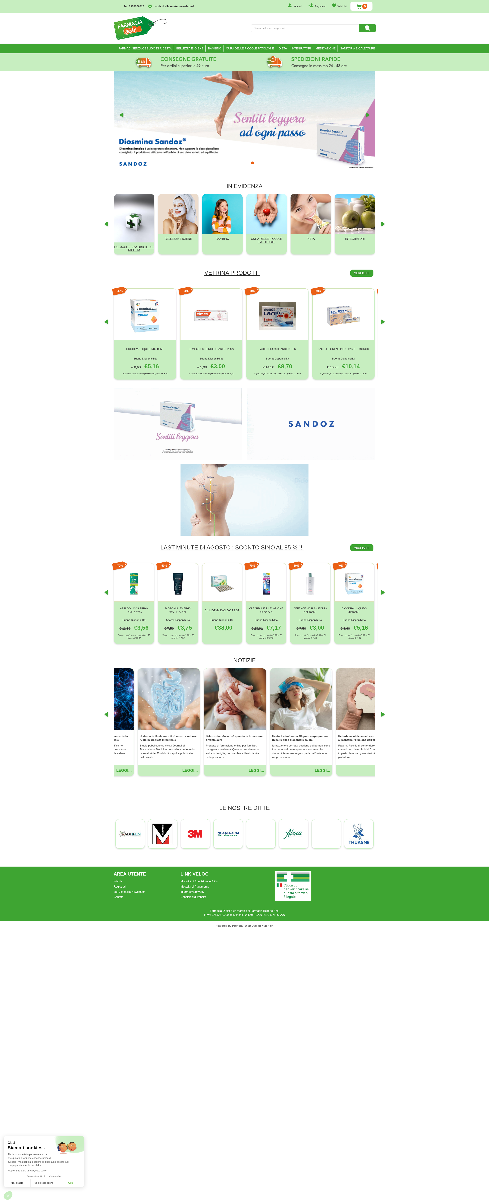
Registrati (320, 6)
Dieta (311, 510)
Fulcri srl (268, 1197)
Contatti (118, 1168)
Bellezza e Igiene (178, 510)
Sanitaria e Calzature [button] (357, 48)
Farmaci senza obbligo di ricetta (145, 48)
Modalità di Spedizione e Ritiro (199, 1152)
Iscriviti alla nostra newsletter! (174, 6)
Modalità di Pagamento (195, 1158)
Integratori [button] (301, 48)
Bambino (222, 510)
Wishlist (342, 6)
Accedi (298, 6)
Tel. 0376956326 (134, 6)
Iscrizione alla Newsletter (129, 1163)
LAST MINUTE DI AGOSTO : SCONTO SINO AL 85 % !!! (232, 819)
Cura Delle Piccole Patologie (266, 512)
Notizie (244, 932)
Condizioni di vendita (193, 1168)
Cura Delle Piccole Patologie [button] (250, 48)
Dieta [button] (283, 48)
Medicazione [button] (326, 48)
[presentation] (106, 596)
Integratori (355, 510)
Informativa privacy (192, 1163)
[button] (121, 226)
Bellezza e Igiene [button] (189, 48)
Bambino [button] (214, 48)
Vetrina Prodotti (232, 544)
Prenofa (237, 1197)
